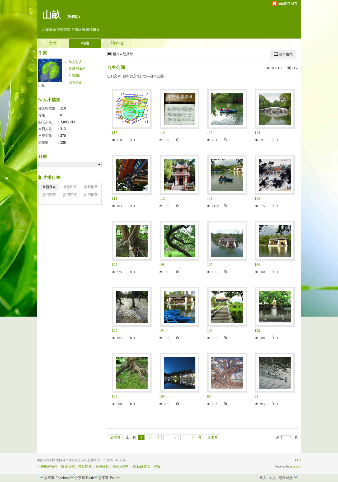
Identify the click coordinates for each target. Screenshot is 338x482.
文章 (53, 43)
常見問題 (85, 467)
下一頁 (196, 437)
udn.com (295, 466)
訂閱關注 (75, 76)
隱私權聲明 (141, 467)
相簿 (85, 43)
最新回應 (70, 187)
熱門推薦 (91, 195)
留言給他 (75, 82)
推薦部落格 (77, 69)
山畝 (51, 14)
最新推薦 (91, 187)
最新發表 (49, 187)
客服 (157, 467)
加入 (272, 478)
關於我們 (68, 467)
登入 (263, 478)
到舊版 (73, 17)
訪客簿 (117, 43)
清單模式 (286, 54)
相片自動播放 (122, 54)
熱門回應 (70, 195)
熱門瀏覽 (49, 195)
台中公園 (116, 67)
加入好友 (75, 62)
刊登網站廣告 (47, 467)
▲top (297, 460)
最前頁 (115, 437)
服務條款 (102, 467)
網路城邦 (286, 478)
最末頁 (212, 437)
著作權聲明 (121, 467)
